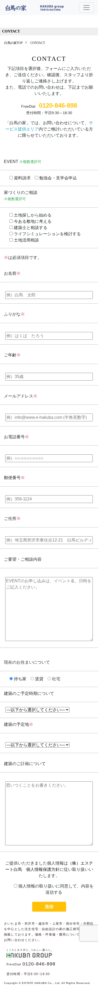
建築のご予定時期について (29, 693)
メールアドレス (20, 396)
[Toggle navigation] (86, 7)
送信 (49, 906)
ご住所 (12, 518)
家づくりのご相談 (20, 195)
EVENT (22, 161)
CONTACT (11, 31)
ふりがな (14, 314)
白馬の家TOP (13, 43)
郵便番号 (14, 477)
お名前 (12, 273)
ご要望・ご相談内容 (23, 559)
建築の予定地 (18, 724)
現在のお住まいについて (27, 662)
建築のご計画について (25, 763)
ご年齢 (12, 355)
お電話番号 (16, 437)
